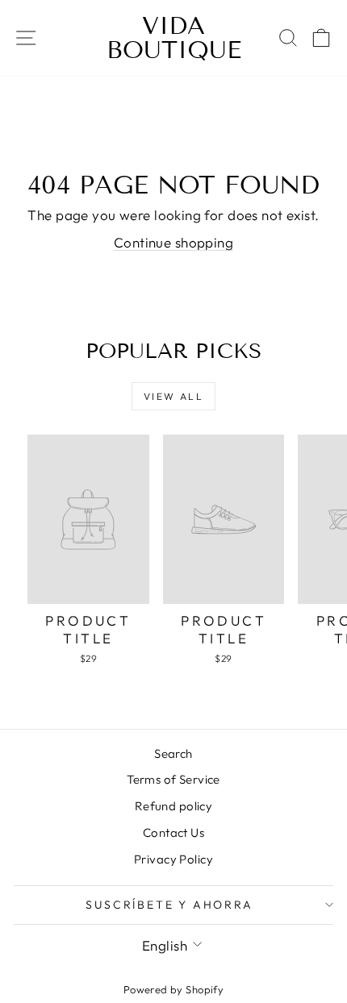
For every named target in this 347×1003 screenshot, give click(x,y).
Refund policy (174, 806)
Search (173, 753)
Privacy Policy (173, 859)
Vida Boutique (174, 38)
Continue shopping (173, 242)
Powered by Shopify (173, 989)
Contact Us (173, 832)
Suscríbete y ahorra (169, 904)
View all (173, 396)
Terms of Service (173, 779)
